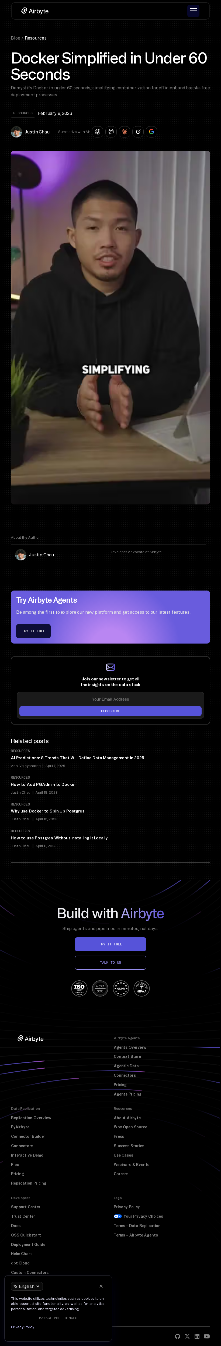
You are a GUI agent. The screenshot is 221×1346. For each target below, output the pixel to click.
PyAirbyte (20, 1127)
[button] (193, 11)
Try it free (33, 631)
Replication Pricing (28, 1183)
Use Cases (123, 1155)
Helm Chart (21, 1254)
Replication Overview (31, 1118)
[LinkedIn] (197, 1336)
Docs (15, 1226)
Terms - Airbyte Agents (136, 1235)
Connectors (125, 1075)
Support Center (25, 1207)
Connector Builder (28, 1136)
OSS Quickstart (26, 1235)
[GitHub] (177, 1336)
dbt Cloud (20, 1263)
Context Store (127, 1056)
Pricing (120, 1085)
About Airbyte (127, 1118)
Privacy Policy (127, 1207)
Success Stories (129, 1146)
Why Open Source (130, 1127)
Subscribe (110, 711)
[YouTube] (206, 1336)
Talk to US (110, 962)
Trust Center (23, 1216)
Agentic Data (126, 1066)
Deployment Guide (28, 1244)
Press (119, 1136)
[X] (187, 1336)
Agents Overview (130, 1047)
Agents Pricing (127, 1094)
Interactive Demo (27, 1155)
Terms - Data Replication (137, 1226)
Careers (121, 1174)
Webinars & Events (131, 1165)
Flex (15, 1165)
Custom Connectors (30, 1272)
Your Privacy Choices (143, 1216)
